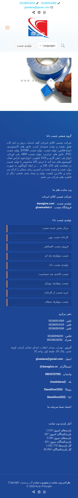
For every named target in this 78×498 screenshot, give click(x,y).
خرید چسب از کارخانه (56, 292)
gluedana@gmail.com (36, 7)
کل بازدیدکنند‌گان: (61, 449)
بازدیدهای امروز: (62, 430)
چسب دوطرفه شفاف (56, 301)
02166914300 (48, 3)
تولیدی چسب (24, 45)
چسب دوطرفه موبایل (56, 283)
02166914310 (27, 3)
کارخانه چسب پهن (58, 237)
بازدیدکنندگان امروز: (60, 434)
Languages (49, 45)
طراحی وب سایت (60, 482)
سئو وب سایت (41, 482)
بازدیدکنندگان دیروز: (60, 441)
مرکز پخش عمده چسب (55, 227)
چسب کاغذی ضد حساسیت (53, 274)
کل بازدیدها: (64, 445)
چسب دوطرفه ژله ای (56, 255)
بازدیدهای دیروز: (62, 437)
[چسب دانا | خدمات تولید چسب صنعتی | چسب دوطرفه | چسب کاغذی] (39, 28)
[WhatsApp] (44, 12)
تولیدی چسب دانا (58, 264)
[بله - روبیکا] (34, 12)
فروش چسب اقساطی (56, 246)
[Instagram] (39, 12)
